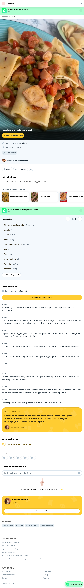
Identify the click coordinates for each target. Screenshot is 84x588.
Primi (13, 17)
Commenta (22, 169)
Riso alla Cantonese (8, 552)
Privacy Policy (6, 571)
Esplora (4, 578)
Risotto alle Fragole (8, 545)
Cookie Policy (47, 571)
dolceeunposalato (21, 160)
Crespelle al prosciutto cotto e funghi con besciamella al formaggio (24, 559)
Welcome (46, 578)
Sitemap (45, 575)
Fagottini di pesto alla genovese (12, 549)
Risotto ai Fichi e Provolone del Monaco (15, 555)
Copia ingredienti (12, 275)
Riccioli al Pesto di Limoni (10, 542)
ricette (5, 17)
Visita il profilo (42, 511)
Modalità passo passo (14, 135)
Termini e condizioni (8, 575)
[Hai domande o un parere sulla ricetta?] (40, 473)
